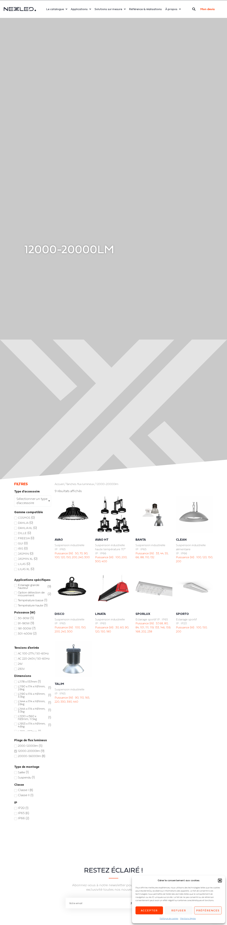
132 (152, 557)
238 (149, 631)
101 (142, 627)
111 (147, 627)
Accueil (59, 484)
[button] (220, 880)
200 (74, 557)
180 (108, 631)
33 (157, 553)
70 (81, 553)
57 (157, 623)
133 (157, 627)
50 (76, 553)
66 (137, 557)
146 (162, 627)
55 (166, 553)
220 (57, 701)
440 (75, 701)
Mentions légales (188, 918)
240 (80, 557)
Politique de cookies (169, 918)
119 (152, 627)
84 (137, 627)
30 (117, 627)
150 (68, 557)
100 (57, 557)
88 (142, 557)
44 (162, 553)
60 (122, 627)
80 (166, 623)
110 (147, 557)
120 (63, 557)
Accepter (149, 910)
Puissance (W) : (65, 553)
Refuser (178, 910)
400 (104, 561)
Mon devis (207, 9)
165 (87, 697)
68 (161, 623)
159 (168, 627)
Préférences (208, 910)
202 (143, 631)
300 (87, 557)
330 (62, 701)
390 (69, 701)
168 (137, 631)
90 (85, 553)
